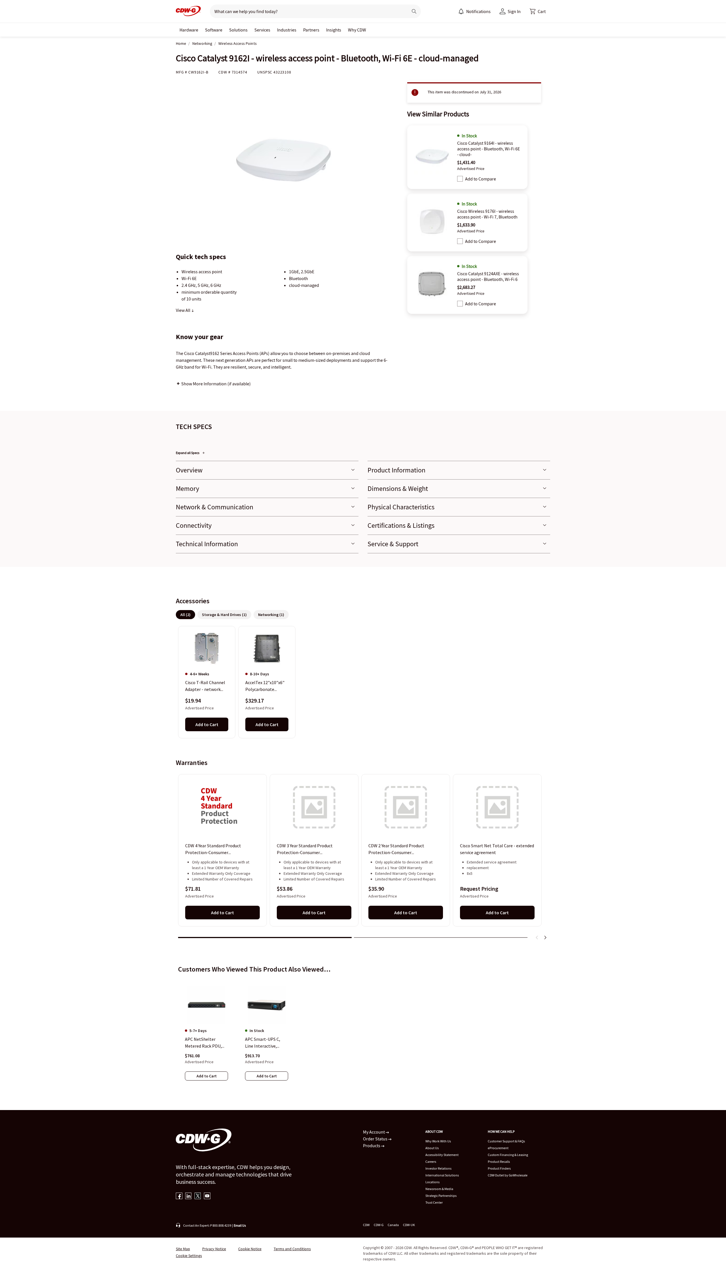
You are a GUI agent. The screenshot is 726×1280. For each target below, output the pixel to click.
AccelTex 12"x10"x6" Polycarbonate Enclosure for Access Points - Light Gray (265, 686)
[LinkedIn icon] (188, 1196)
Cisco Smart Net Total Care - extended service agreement (497, 849)
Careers (430, 1161)
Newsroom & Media (439, 1189)
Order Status (375, 1139)
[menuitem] (461, 11)
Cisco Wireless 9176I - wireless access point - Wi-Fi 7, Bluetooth (487, 214)
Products (372, 1145)
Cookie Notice (249, 1248)
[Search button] (414, 11)
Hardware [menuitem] (189, 30)
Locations (432, 1182)
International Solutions (442, 1175)
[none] (189, 30)
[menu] (474, 11)
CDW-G (378, 1225)
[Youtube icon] (207, 1196)
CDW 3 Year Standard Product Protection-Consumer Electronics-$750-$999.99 (305, 849)
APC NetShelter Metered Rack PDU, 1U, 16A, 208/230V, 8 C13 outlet (204, 1042)
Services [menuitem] (262, 30)
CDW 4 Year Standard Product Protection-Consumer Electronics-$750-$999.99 (213, 849)
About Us (432, 1148)
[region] (363, 682)
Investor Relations (438, 1168)
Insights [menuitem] (333, 30)
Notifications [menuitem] (478, 11)
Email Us (240, 1225)
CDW (366, 1225)
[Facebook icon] (179, 1196)
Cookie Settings (189, 1255)
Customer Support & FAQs (506, 1141)
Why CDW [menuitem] (357, 30)
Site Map (183, 1248)
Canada (393, 1225)
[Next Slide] (545, 937)
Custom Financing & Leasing (508, 1155)
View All (183, 310)
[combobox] (307, 11)
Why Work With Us (438, 1141)
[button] (537, 11)
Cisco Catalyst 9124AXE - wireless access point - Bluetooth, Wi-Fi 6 (488, 276)
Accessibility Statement (442, 1155)
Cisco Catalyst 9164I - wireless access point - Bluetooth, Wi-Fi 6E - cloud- (488, 148)
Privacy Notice (214, 1248)
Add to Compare (480, 179)
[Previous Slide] (537, 937)
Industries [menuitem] (286, 30)
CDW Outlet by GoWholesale (507, 1175)
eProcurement (498, 1148)
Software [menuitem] (213, 30)
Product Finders (499, 1168)
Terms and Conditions (292, 1248)
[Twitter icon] (198, 1196)
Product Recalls (499, 1161)
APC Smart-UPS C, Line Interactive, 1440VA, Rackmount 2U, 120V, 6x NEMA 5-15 (264, 1042)
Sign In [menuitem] (514, 11)
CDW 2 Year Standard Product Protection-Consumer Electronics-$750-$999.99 (396, 849)
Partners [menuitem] (311, 30)
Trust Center (434, 1202)
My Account (374, 1132)
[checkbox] (460, 179)
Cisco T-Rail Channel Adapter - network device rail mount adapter (205, 686)
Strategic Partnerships (441, 1195)
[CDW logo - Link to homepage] (188, 11)
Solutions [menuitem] (238, 30)
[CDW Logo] (188, 11)
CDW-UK (409, 1225)
